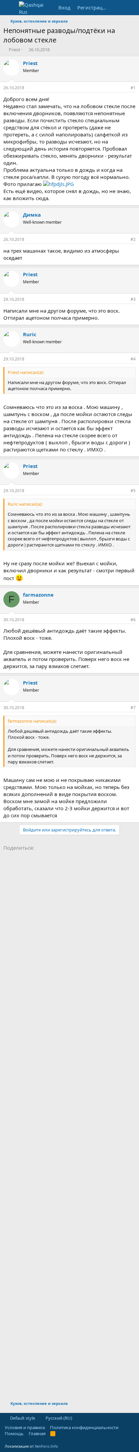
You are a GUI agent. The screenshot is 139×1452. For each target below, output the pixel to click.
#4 (133, 359)
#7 (133, 708)
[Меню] (9, 7)
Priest (14, 49)
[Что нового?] (117, 7)
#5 (133, 491)
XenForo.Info (46, 1446)
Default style (22, 1418)
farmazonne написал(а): (32, 721)
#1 (133, 88)
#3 (133, 299)
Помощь (14, 1433)
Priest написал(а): (26, 372)
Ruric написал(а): (25, 504)
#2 (133, 239)
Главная (37, 1433)
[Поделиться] (123, 88)
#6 (133, 620)
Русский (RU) (58, 1418)
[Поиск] (131, 7)
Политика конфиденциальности (84, 1427)
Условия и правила (25, 1427)
